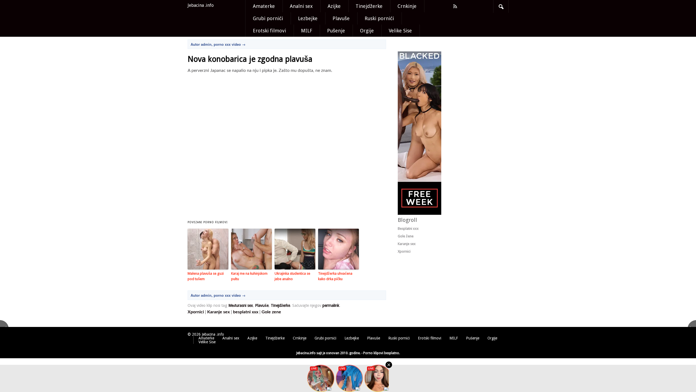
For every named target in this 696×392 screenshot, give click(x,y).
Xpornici (196, 312)
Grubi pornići (268, 18)
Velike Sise (400, 30)
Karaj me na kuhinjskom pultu (249, 276)
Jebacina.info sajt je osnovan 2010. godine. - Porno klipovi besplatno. (348, 353)
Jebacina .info (201, 5)
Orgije (367, 30)
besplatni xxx (245, 312)
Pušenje (336, 30)
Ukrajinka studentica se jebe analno (292, 276)
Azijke (334, 6)
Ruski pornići (379, 18)
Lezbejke (308, 18)
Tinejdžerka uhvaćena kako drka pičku (335, 276)
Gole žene (406, 236)
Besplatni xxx (408, 228)
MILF (306, 30)
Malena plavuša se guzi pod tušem (206, 276)
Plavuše (341, 18)
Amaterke (264, 6)
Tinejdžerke (369, 6)
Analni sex (301, 6)
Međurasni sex (240, 305)
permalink (330, 305)
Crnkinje (407, 6)
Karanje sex (218, 312)
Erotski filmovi (269, 30)
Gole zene (271, 312)
